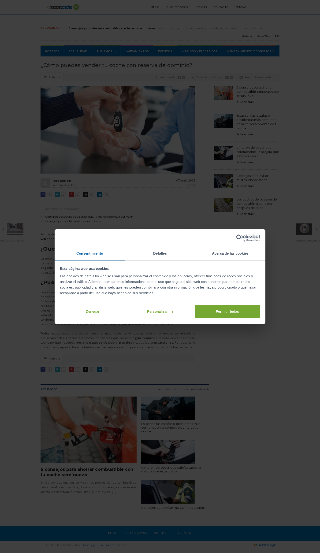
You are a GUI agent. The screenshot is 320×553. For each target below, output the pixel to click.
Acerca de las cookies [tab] (230, 253)
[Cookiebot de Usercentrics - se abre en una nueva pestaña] (239, 237)
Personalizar (157, 311)
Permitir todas (227, 311)
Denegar (93, 311)
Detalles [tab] (160, 253)
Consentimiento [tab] (89, 253)
